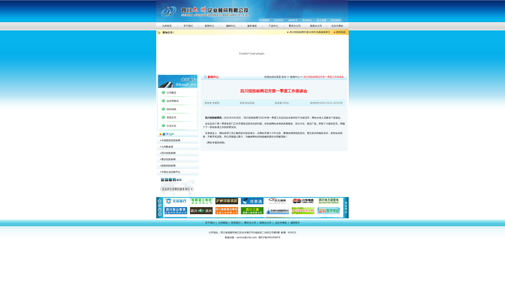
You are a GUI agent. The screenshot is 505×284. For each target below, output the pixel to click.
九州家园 (264, 20)
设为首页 (335, 20)
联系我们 (307, 20)
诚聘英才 (293, 20)
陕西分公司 (316, 25)
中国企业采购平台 (170, 172)
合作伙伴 (278, 20)
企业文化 (171, 125)
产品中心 (273, 25)
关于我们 (188, 25)
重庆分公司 (295, 25)
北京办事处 (337, 25)
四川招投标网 (168, 153)
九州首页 (167, 25)
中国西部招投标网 (170, 140)
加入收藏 (321, 20)
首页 (283, 77)
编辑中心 (231, 25)
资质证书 (171, 117)
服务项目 (252, 25)
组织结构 (171, 109)
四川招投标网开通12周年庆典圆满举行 (305, 32)
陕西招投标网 (168, 165)
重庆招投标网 (168, 159)
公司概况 (171, 92)
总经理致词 (173, 101)
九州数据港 (167, 146)
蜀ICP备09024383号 (269, 237)
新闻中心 (209, 25)
